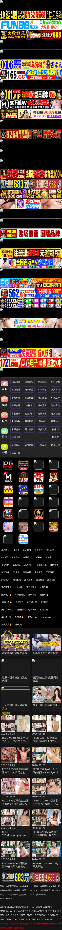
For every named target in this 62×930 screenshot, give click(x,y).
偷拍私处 (17, 579)
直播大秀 (44, 609)
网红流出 (42, 405)
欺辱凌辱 (16, 405)
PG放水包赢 (41, 564)
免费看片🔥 (6, 594)
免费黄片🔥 (6, 624)
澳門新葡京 (31, 587)
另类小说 (16, 453)
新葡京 (49, 557)
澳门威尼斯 (6, 617)
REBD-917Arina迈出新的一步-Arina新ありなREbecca (45, 803)
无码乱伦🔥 (6, 602)
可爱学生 (42, 413)
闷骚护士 (55, 421)
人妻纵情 (42, 445)
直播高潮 (54, 564)
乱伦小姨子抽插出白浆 (45, 705)
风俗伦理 (55, 445)
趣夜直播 (28, 579)
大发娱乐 (19, 587)
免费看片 (21, 609)
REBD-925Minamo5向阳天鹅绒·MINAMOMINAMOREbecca (46, 868)
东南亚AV (55, 397)
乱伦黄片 (5, 579)
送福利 (39, 557)
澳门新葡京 (6, 587)
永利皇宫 (44, 587)
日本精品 (29, 389)
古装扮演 (16, 413)
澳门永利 (50, 549)
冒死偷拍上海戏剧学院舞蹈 (45, 679)
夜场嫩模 (40, 579)
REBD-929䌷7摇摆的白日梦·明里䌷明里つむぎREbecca (46, 835)
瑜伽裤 (42, 421)
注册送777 (28, 557)
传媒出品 (16, 437)
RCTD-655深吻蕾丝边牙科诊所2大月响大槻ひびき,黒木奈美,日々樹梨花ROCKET (15, 805)
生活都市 (16, 445)
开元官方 (19, 602)
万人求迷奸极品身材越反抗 (14, 706)
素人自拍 (55, 389)
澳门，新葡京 (7, 609)
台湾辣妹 (16, 397)
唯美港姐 (42, 397)
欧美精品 (42, 381)
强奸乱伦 (29, 381)
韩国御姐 (29, 397)
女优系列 (29, 413)
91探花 (29, 405)
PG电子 (4, 557)
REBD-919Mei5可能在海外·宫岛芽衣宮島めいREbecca (15, 866)
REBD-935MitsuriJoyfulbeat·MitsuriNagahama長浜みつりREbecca (15, 836)
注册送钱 (16, 557)
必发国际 (51, 579)
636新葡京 (20, 594)
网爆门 (55, 429)
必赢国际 (17, 564)
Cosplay (42, 389)
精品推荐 (16, 381)
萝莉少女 (55, 381)
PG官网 (16, 549)
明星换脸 (29, 421)
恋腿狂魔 (55, 413)
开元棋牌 (27, 549)
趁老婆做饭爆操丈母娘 (14, 653)
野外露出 (55, 405)
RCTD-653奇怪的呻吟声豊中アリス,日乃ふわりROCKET (15, 772)
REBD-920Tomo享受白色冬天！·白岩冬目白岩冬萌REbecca (15, 741)
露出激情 (29, 429)
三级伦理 (16, 389)
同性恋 (55, 437)
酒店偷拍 (27, 572)
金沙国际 (44, 602)
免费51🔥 (44, 594)
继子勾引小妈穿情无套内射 (14, 679)
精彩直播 (5, 572)
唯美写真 (42, 429)
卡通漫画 (16, 429)
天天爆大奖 (32, 602)
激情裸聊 (32, 594)
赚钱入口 (19, 624)
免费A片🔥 (32, 617)
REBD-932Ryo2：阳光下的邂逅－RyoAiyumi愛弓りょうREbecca (45, 772)
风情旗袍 (16, 421)
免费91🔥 (19, 617)
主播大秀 (39, 572)
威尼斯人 (5, 549)
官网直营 (39, 549)
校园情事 (29, 445)
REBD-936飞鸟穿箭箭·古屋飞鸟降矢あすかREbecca (45, 741)
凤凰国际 (28, 564)
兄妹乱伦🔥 (46, 617)
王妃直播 (50, 572)
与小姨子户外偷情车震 (45, 653)
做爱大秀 (32, 609)
